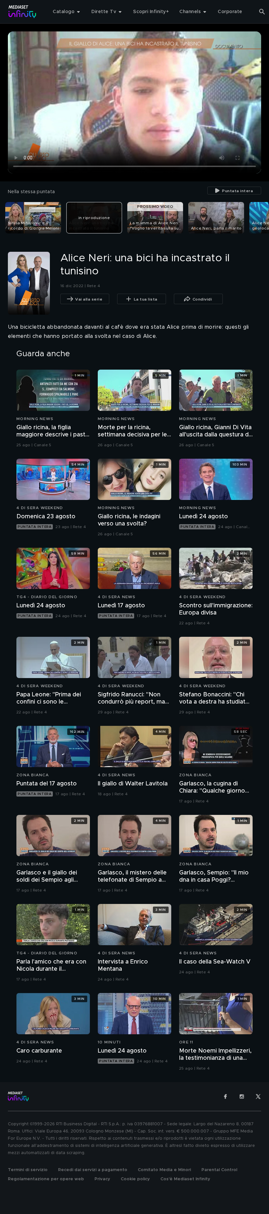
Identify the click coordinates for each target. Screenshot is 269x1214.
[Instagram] (242, 1096)
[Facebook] (225, 1096)
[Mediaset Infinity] (22, 11)
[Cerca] (262, 12)
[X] (258, 1096)
